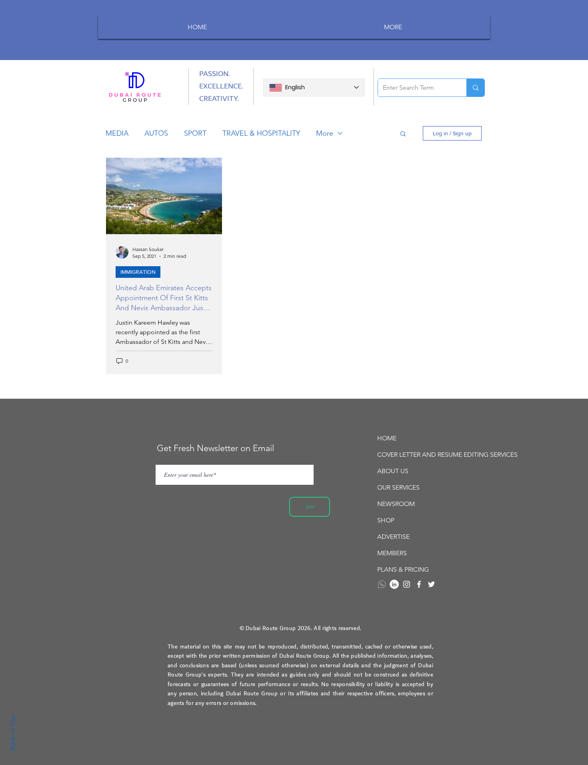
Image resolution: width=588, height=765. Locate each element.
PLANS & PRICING (403, 569)
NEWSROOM (396, 504)
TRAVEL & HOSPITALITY (261, 133)
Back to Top (12, 733)
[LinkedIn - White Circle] (394, 584)
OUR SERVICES (398, 487)
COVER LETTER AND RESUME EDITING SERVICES (421, 454)
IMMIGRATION (138, 272)
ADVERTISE (393, 536)
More (324, 133)
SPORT (195, 133)
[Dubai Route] (419, 584)
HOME (386, 438)
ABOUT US (392, 471)
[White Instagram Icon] (406, 584)
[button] (403, 134)
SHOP (385, 520)
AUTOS (156, 133)
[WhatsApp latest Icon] (381, 584)
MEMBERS (392, 553)
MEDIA (117, 133)
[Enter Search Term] (475, 87)
